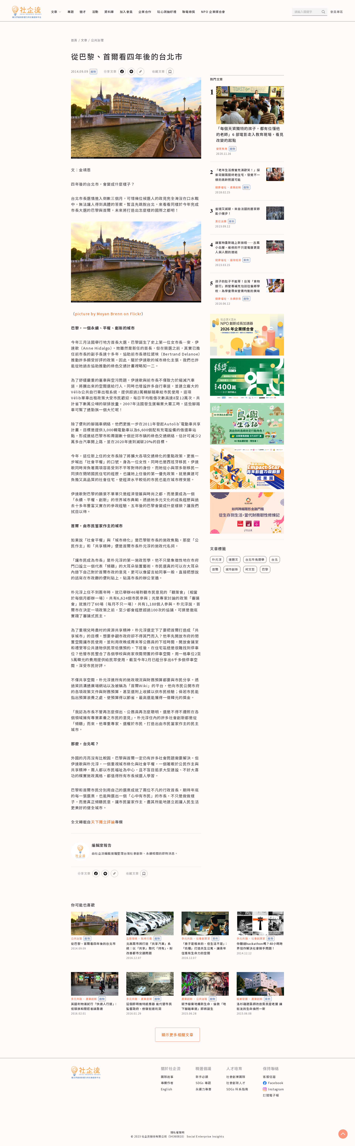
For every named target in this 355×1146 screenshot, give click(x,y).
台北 (274, 559)
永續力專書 (204, 1089)
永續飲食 (235, 298)
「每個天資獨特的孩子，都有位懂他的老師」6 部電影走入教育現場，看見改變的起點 (250, 134)
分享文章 (110, 71)
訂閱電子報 (271, 1095)
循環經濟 (235, 260)
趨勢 (93, 71)
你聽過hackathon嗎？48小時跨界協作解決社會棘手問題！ (260, 946)
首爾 (215, 569)
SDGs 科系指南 (237, 1089)
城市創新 (232, 569)
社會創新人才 (236, 1083)
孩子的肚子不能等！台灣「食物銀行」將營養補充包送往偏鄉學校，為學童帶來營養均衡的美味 (237, 286)
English (166, 1089)
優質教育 (221, 148)
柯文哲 (250, 569)
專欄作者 (167, 1083)
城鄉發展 (242, 999)
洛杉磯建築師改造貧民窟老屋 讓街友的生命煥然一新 (259, 1006)
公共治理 (97, 40)
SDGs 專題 (203, 1083)
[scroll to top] (343, 1134)
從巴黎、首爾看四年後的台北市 (93, 943)
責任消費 (220, 221)
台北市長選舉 (255, 559)
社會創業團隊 (236, 1076)
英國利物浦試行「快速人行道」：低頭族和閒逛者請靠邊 (94, 1006)
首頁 (74, 40)
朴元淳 (217, 559)
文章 (84, 40)
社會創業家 (203, 938)
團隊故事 (167, 1076)
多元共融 (187, 938)
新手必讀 (202, 1076)
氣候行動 (146, 938)
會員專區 (336, 11)
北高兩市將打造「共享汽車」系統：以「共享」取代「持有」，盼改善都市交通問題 (149, 948)
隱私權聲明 (177, 1132)
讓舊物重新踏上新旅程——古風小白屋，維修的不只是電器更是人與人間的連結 (237, 247)
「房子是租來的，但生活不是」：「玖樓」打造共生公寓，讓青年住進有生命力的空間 (205, 948)
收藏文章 (158, 71)
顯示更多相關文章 (178, 1034)
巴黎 (265, 569)
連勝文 (233, 559)
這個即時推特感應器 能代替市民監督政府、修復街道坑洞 (149, 1006)
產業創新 (235, 187)
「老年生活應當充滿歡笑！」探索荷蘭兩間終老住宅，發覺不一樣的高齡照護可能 (237, 175)
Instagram (276, 1089)
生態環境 (131, 938)
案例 (231, 221)
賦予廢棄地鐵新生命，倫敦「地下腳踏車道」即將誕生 (204, 1006)
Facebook (275, 1083)
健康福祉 (220, 187)
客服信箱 (269, 1076)
